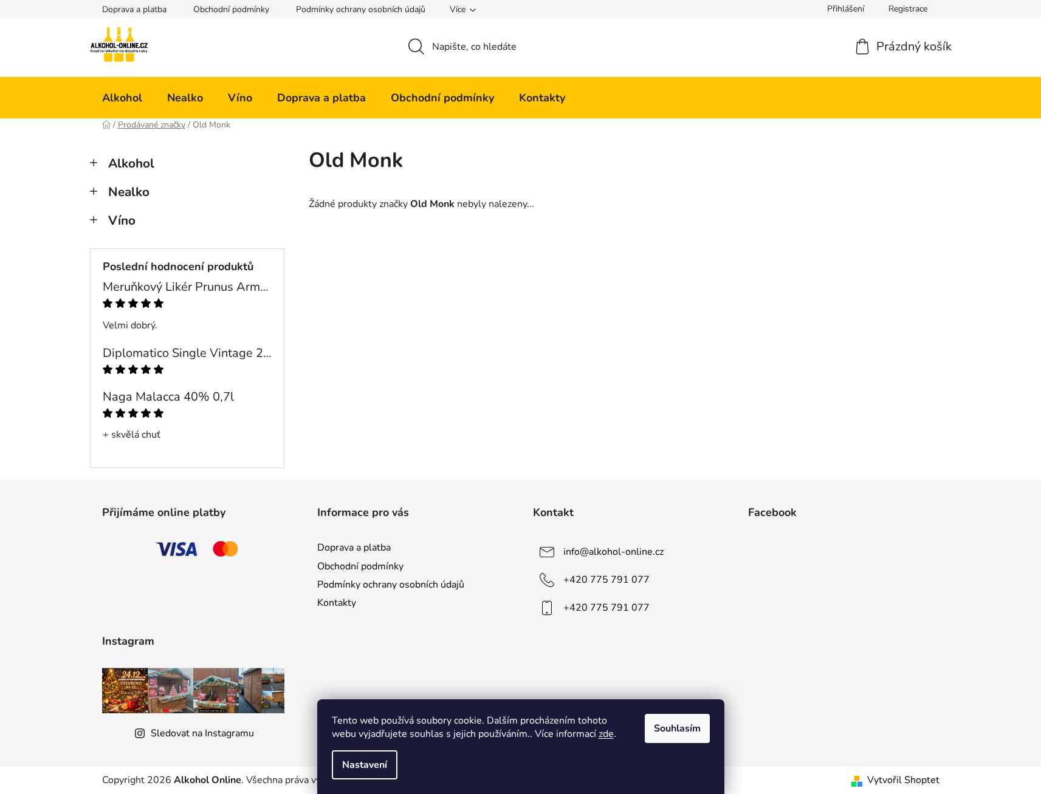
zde (606, 734)
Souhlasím (677, 728)
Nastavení (364, 765)
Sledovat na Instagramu (202, 733)
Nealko (128, 191)
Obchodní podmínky (231, 9)
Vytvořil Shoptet (903, 780)
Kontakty (336, 602)
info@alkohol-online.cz (613, 551)
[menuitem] (122, 97)
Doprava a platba (134, 9)
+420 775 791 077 (606, 579)
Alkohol (131, 163)
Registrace (907, 9)
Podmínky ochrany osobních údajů (360, 9)
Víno (122, 220)
